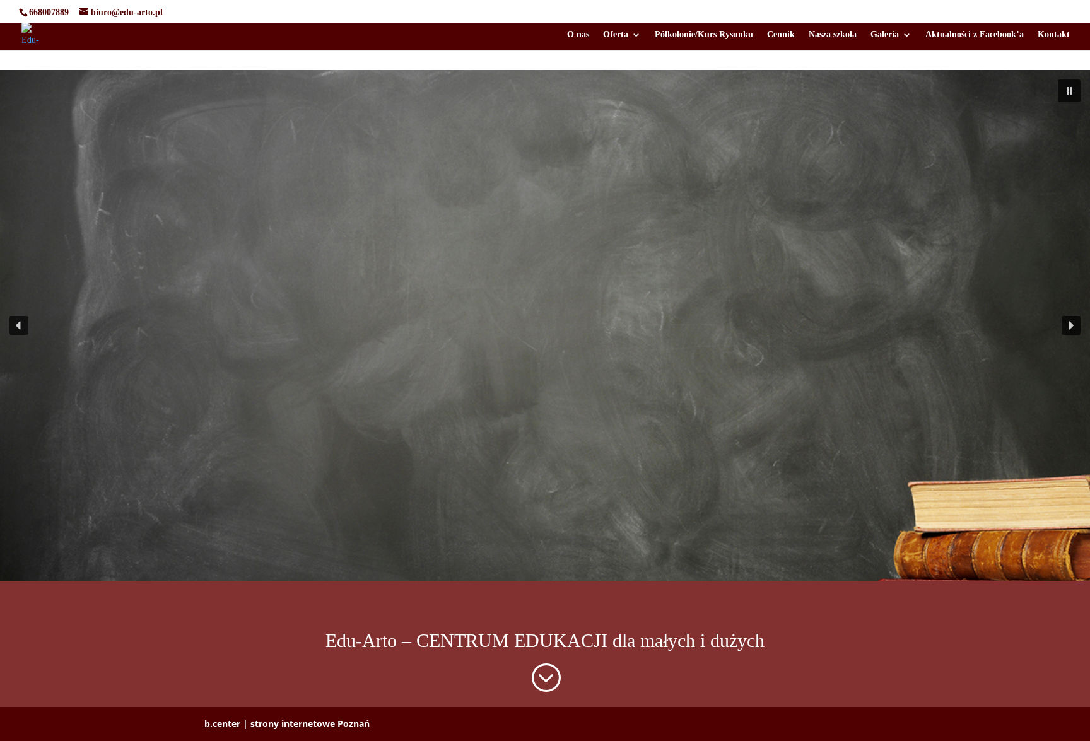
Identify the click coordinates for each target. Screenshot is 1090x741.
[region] (545, 325)
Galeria (884, 34)
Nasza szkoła (833, 34)
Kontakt (1054, 34)
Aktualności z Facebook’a (974, 34)
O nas (578, 34)
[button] (1069, 90)
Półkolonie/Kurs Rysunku (704, 34)
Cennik (781, 34)
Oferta (615, 34)
